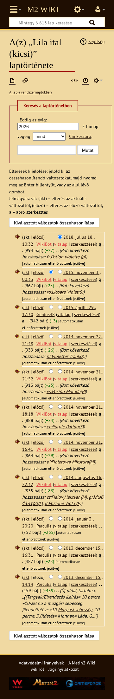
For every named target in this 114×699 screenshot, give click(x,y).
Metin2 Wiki (43, 9)
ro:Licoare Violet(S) (65, 292)
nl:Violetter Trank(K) (66, 356)
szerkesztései (83, 244)
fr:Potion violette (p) (66, 257)
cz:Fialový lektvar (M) (67, 497)
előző (38, 237)
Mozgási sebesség (75, 609)
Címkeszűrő (80, 136)
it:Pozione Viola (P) (63, 503)
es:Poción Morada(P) (66, 391)
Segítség (96, 41)
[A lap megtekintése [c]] (12, 80)
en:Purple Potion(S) (65, 427)
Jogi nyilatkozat (63, 669)
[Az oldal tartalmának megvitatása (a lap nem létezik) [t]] (25, 80)
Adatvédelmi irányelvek (41, 663)
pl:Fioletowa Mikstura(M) (71, 462)
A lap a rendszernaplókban (30, 92)
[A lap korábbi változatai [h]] (85, 80)
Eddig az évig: (33, 120)
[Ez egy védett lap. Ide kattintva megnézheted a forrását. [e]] (74, 80)
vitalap (60, 244)
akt (26, 272)
